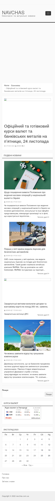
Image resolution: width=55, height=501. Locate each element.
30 (27, 461)
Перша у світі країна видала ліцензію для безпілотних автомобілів (24, 250)
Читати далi (42, 217)
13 (6, 450)
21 (13, 455)
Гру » (31, 465)
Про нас (5, 477)
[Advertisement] (27, 51)
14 (13, 450)
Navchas (13, 12)
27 (6, 461)
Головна (5, 474)
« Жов (24, 465)
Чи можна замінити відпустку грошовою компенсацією (24, 355)
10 (35, 444)
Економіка (15, 85)
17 (35, 450)
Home (6, 85)
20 (6, 455)
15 (20, 450)
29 (20, 461)
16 (27, 450)
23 (27, 455)
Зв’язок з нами (8, 481)
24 (35, 455)
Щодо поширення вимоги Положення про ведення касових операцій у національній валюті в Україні (25, 195)
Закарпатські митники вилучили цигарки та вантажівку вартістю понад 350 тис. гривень (26, 305)
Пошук (5, 390)
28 (13, 461)
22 (20, 455)
